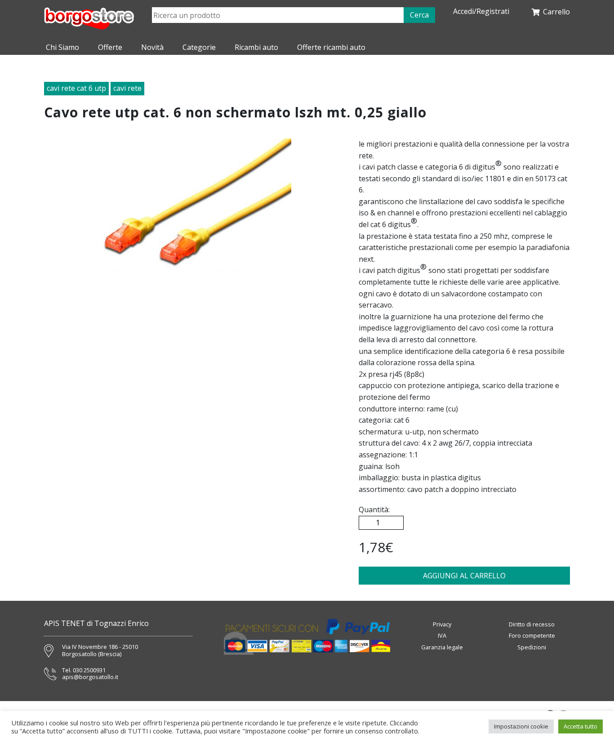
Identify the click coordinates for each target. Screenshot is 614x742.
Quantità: (374, 509)
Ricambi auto (256, 47)
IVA (442, 635)
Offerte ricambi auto (331, 47)
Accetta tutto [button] (580, 726)
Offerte (110, 47)
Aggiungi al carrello (464, 576)
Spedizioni (531, 647)
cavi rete (127, 88)
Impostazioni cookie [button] (521, 726)
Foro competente (532, 635)
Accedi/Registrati (481, 11)
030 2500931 (89, 670)
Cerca (419, 15)
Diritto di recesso (532, 624)
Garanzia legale (442, 647)
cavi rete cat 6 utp (76, 88)
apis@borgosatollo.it (90, 677)
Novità (152, 47)
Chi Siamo (62, 47)
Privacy (442, 624)
